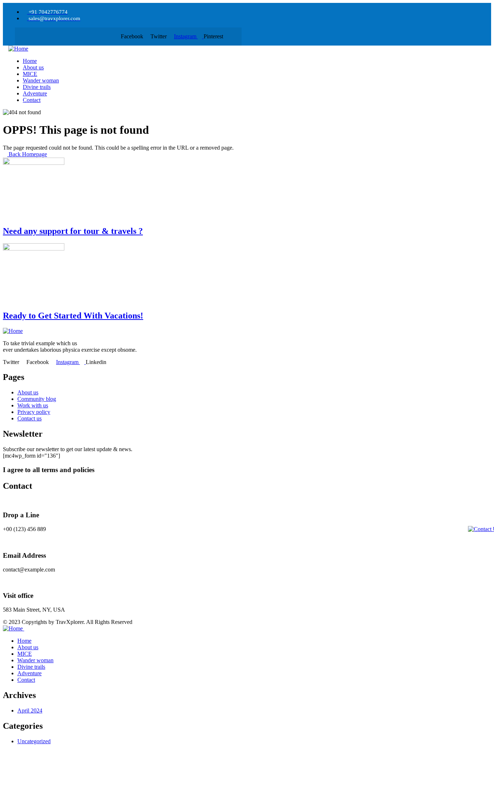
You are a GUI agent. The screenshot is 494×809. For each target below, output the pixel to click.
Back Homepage (27, 154)
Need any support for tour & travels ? (73, 231)
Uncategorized (34, 741)
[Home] (18, 49)
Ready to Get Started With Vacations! (73, 315)
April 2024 (29, 710)
